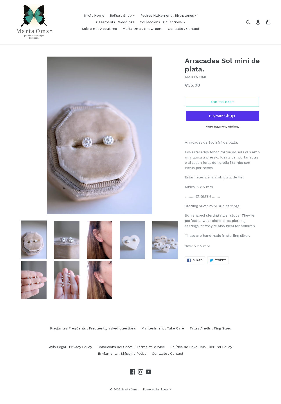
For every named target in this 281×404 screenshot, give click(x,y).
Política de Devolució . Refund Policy (201, 347)
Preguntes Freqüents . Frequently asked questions (93, 328)
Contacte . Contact (183, 29)
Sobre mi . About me (99, 29)
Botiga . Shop (121, 15)
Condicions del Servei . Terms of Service (131, 347)
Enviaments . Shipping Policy (122, 353)
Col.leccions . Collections (161, 22)
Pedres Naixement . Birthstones (167, 15)
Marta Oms (129, 389)
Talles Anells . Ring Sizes (210, 328)
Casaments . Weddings (115, 22)
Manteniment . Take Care (162, 328)
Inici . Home (94, 15)
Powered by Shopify (157, 389)
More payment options (222, 126)
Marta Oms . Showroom (142, 29)
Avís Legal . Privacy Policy (70, 347)
